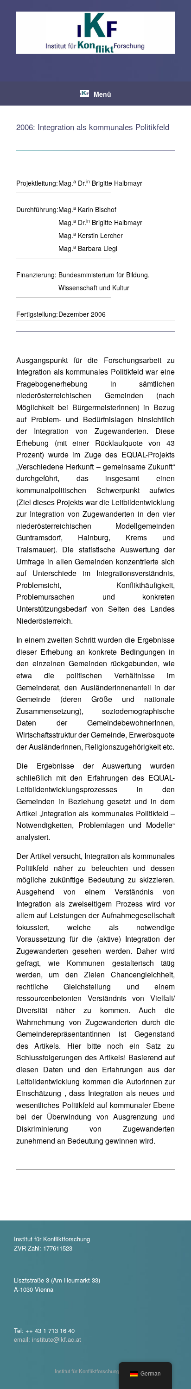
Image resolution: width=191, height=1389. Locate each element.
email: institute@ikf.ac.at (47, 1339)
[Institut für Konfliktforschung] (95, 33)
